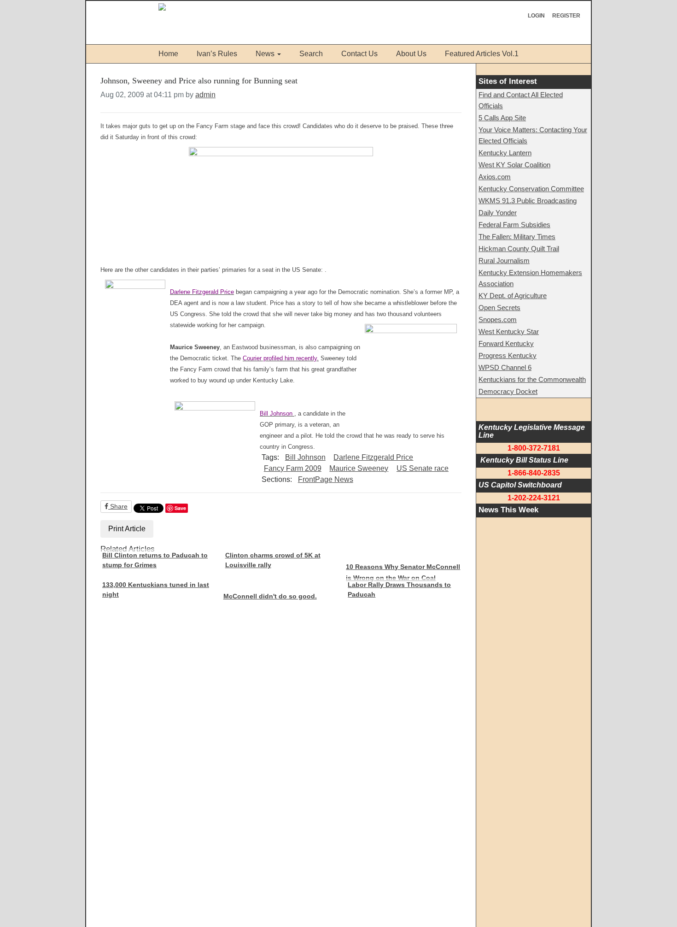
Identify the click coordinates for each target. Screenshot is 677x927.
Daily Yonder (498, 213)
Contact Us (359, 54)
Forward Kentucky (506, 343)
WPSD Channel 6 (505, 367)
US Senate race (423, 468)
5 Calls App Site (502, 118)
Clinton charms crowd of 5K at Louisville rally (273, 560)
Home (168, 54)
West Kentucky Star (509, 331)
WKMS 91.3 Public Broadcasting (528, 201)
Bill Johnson (305, 457)
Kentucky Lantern (505, 153)
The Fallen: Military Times (517, 237)
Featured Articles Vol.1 (482, 54)
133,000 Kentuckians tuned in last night (155, 589)
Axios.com (495, 177)
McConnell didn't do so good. (270, 596)
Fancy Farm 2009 (292, 468)
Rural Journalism (504, 260)
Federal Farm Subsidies (514, 225)
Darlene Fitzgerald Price (373, 457)
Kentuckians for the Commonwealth (532, 379)
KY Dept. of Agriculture (513, 295)
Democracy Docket (508, 391)
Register (566, 15)
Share (118, 506)
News (265, 54)
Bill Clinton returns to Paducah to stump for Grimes (155, 560)
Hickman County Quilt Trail (519, 248)
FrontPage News (325, 479)
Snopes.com (498, 319)
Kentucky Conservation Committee (531, 189)
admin (205, 95)
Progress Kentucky (508, 355)
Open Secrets (499, 307)
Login (536, 15)
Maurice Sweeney (358, 468)
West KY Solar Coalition (514, 165)
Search (311, 54)
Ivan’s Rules (217, 54)
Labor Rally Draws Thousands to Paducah (399, 589)
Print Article (127, 529)
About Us (411, 54)
